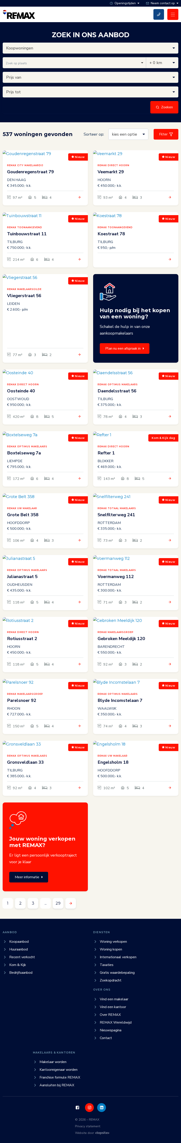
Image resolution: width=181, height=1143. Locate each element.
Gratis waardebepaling (117, 972)
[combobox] (74, 62)
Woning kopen (111, 949)
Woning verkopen (113, 941)
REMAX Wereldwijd (116, 1022)
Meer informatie (27, 877)
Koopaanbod (19, 941)
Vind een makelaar (114, 999)
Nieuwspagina (110, 1030)
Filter (163, 134)
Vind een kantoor (113, 1007)
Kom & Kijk (17, 964)
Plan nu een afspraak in (123, 348)
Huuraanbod (18, 949)
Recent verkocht (22, 957)
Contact (106, 1038)
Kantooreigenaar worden (58, 1069)
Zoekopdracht (110, 980)
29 (58, 903)
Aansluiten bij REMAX (57, 1085)
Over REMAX (110, 1014)
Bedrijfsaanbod (20, 972)
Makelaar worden (53, 1061)
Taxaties (106, 964)
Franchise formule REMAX (60, 1077)
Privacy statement (87, 1126)
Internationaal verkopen (118, 957)
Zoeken (167, 107)
